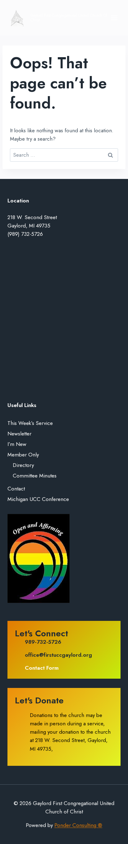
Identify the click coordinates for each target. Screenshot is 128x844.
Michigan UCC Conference (38, 499)
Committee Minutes (35, 475)
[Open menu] (114, 17)
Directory (23, 465)
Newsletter (19, 433)
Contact (16, 488)
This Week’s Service (30, 423)
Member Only (23, 454)
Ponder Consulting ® (78, 825)
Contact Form (42, 668)
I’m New (16, 444)
